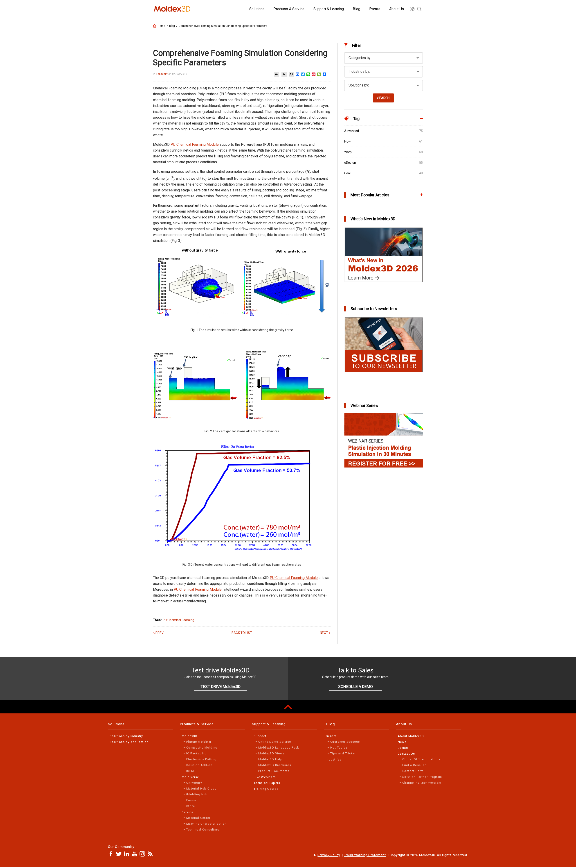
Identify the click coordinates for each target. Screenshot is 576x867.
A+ (291, 74)
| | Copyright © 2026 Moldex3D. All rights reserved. (392, 855)
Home (161, 25)
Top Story (162, 73)
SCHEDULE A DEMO (355, 686)
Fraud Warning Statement (365, 855)
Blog (172, 25)
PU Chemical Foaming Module (195, 144)
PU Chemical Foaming (178, 620)
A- (276, 74)
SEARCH (383, 98)
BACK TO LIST (242, 633)
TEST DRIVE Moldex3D (220, 686)
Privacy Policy (328, 855)
